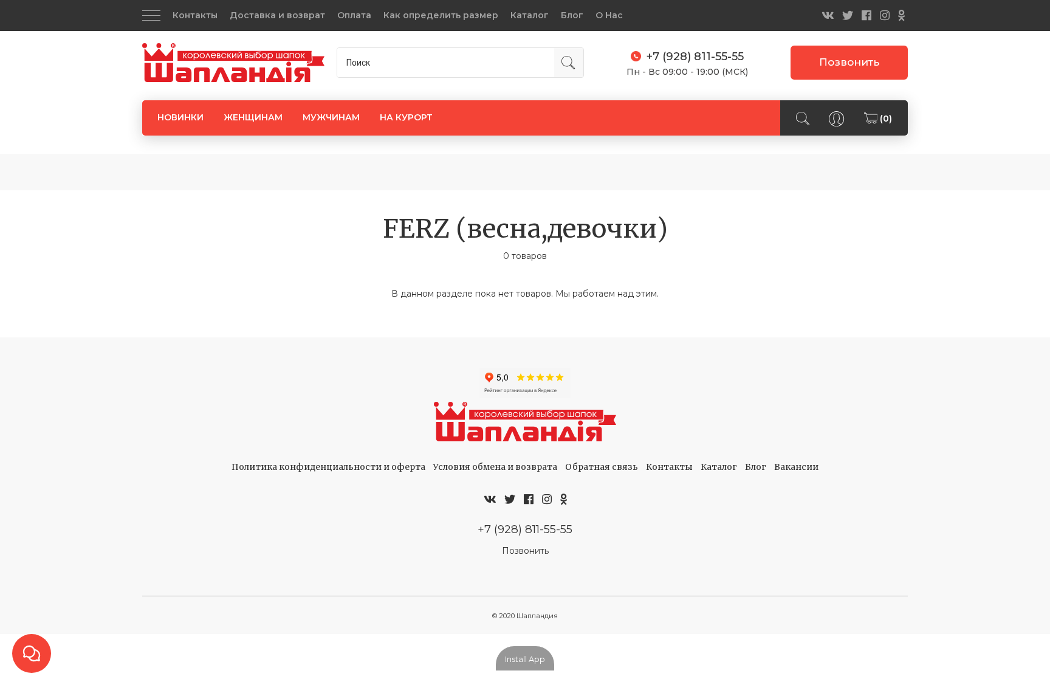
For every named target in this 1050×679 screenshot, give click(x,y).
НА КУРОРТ (406, 117)
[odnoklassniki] (901, 15)
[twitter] (847, 15)
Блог (572, 15)
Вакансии (796, 466)
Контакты (195, 15)
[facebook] (866, 15)
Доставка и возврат (277, 15)
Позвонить (849, 62)
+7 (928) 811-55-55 (525, 529)
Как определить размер (440, 15)
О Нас (609, 15)
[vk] (828, 15)
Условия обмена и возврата (495, 466)
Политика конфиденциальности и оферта (328, 466)
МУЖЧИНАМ (331, 117)
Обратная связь (601, 466)
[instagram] (885, 15)
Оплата (354, 15)
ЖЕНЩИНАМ (253, 117)
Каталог (529, 15)
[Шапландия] (233, 63)
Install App (525, 659)
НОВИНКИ (180, 117)
